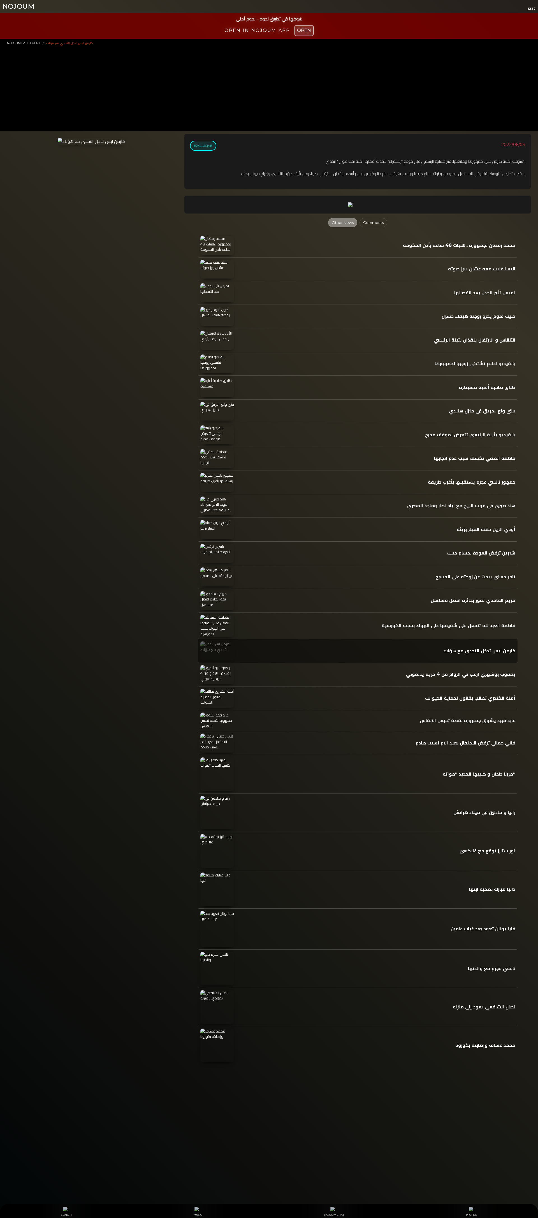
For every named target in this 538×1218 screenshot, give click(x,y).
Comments (373, 222)
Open (304, 30)
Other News (343, 222)
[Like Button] (363, 205)
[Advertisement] (269, 87)
